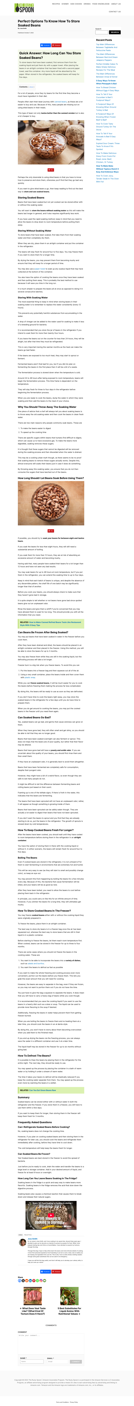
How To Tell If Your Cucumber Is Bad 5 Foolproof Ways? (104, 97)
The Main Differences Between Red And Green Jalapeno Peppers (107, 57)
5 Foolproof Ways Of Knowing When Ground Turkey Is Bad (106, 107)
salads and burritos (36, 963)
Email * (50, 1358)
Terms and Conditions (62, 1402)
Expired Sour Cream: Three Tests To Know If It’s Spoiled (108, 146)
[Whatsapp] (37, 1280)
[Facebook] (19, 1280)
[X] (23, 1280)
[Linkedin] (30, 1280)
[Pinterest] (33, 1280)
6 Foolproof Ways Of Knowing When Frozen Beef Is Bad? (106, 117)
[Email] (44, 1280)
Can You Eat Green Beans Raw (42, 1090)
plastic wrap (30, 677)
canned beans (61, 102)
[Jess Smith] (22, 1242)
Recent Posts (28, 1235)
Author (20, 1235)
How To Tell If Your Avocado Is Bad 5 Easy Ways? (106, 136)
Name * (23, 1358)
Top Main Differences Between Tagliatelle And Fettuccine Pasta (106, 47)
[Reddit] (26, 1280)
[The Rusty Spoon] (25, 8)
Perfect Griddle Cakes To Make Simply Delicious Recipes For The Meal (107, 67)
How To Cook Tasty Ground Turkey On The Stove (106, 127)
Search (98, 29)
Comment (22, 1332)
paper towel (40, 269)
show (31, 87)
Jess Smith (23, 28)
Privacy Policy (74, 1402)
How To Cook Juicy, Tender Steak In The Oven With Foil (107, 179)
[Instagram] (41, 1280)
